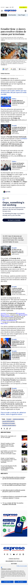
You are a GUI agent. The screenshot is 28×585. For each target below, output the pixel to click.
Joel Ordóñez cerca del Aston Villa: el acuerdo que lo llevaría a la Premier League (8, 452)
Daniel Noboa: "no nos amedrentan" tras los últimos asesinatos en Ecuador (18, 343)
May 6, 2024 (4, 323)
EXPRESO (23, 139)
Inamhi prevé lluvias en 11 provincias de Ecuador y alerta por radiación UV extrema (14, 497)
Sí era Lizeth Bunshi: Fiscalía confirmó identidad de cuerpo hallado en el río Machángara (9, 468)
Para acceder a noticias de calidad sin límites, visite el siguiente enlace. (13, 413)
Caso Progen (21, 15)
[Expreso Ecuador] (14, 550)
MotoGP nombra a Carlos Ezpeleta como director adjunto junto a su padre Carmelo (8, 445)
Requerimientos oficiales (14, 561)
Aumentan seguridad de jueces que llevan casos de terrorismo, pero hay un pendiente (19, 355)
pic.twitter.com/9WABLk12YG (9, 320)
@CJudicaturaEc (20, 313)
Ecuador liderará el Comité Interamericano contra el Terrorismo (18, 102)
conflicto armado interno (9, 425)
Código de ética (14, 558)
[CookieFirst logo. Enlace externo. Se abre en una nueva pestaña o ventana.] (1, 567)
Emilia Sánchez (5, 73)
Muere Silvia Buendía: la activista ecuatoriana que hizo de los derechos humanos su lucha (13, 477)
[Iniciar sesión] (26, 11)
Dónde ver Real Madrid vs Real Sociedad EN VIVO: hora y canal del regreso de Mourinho (8, 460)
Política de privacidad (22, 566)
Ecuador (9, 419)
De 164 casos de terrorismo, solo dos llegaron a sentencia (17, 251)
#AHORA (3, 313)
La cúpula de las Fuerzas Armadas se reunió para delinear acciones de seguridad (19, 130)
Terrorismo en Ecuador (8, 423)
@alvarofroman (5, 315)
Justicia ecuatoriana (18, 419)
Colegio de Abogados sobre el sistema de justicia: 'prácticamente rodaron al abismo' (18, 165)
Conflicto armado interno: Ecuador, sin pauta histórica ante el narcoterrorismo (18, 291)
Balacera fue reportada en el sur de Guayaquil (8, 436)
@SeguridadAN (23, 315)
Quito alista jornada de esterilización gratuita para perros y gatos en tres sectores (13, 490)
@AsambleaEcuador (7, 316)
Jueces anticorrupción (8, 421)
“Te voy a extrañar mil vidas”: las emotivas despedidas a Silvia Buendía (12, 503)
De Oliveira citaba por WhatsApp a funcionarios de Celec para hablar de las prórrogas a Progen (14, 484)
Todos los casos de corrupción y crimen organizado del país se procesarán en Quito (18, 392)
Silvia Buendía (12, 15)
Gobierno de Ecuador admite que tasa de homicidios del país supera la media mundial (13, 92)
